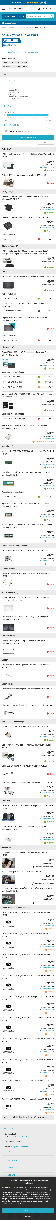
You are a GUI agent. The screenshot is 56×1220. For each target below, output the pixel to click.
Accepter (28, 1210)
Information (12, 1160)
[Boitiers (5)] (28, 94)
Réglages (28, 1217)
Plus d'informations (16, 1203)
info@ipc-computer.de (19, 1146)
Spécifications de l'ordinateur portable (23, 52)
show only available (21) (19, 131)
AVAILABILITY (13, 125)
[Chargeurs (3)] (28, 90)
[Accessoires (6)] (28, 92)
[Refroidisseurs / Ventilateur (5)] (28, 97)
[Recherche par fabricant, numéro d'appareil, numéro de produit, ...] (51, 16)
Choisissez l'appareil (10, 23)
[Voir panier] (51, 8)
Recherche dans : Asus (12, 16)
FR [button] (44, 8)
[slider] (5, 115)
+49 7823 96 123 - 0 (19, 1137)
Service (10, 1167)
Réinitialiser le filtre (28, 138)
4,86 (26, 3)
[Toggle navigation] (3, 8)
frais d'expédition (48, 167)
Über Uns (11, 1175)
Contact (11, 1128)
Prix (9, 106)
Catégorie (11, 81)
